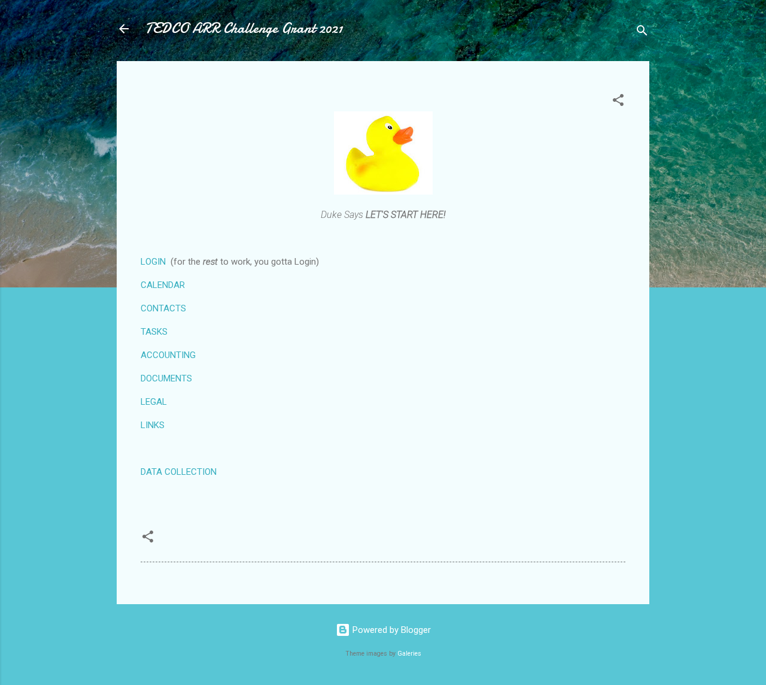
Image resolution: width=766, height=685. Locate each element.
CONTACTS (163, 308)
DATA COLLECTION (179, 471)
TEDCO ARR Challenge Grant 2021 (244, 28)
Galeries (409, 653)
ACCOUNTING (168, 355)
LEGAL (154, 401)
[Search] (642, 32)
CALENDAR (163, 285)
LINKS (153, 425)
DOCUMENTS (166, 378)
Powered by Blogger (390, 630)
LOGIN (153, 261)
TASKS (154, 331)
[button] (618, 102)
